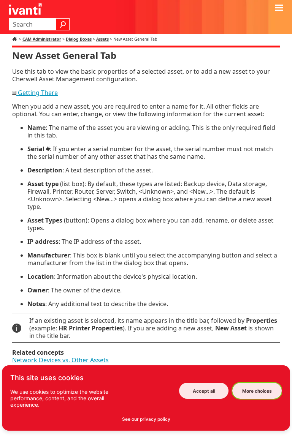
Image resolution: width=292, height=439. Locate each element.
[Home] (15, 39)
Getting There (37, 92)
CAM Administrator (41, 39)
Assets (102, 39)
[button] (63, 24)
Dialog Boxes (79, 39)
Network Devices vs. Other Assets (60, 360)
